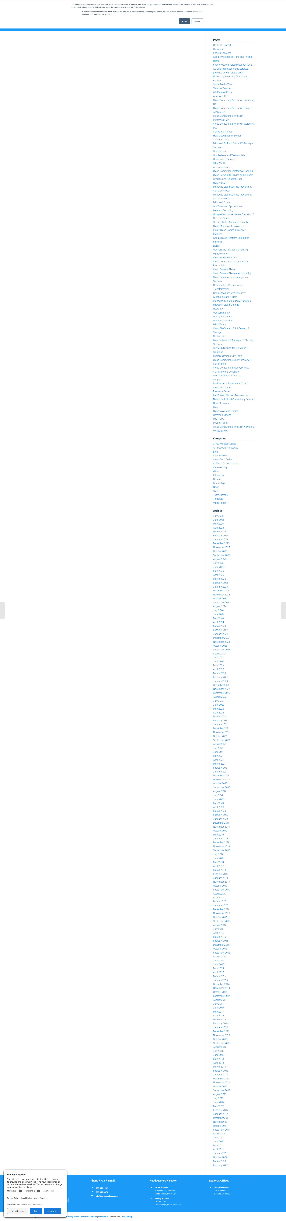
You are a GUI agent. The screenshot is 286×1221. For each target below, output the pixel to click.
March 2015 (219, 976)
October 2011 (220, 1125)
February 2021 (220, 767)
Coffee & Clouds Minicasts (227, 463)
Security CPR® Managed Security (230, 222)
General (217, 479)
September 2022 (221, 693)
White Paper (219, 502)
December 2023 (221, 637)
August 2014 (220, 1000)
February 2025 (220, 582)
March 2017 (219, 901)
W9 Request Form (222, 92)
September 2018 (221, 850)
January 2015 (220, 980)
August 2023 (220, 653)
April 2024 (218, 622)
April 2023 (218, 669)
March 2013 (219, 1066)
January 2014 (220, 1027)
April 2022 (218, 712)
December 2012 (221, 1078)
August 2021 (220, 744)
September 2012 (221, 1090)
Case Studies (220, 455)
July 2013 (218, 1051)
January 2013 (220, 1074)
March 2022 (219, 716)
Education (218, 475)
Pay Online (218, 419)
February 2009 (220, 1165)
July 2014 (218, 1003)
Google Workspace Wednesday (229, 293)
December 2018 (221, 842)
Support (217, 379)
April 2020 (218, 807)
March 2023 (219, 673)
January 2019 (220, 838)
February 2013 (220, 1070)
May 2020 (218, 803)
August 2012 (220, 1094)
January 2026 (220, 539)
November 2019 (221, 826)
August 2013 (220, 1047)
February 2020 (220, 814)
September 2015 (221, 952)
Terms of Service (221, 88)
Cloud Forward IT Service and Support (233, 175)
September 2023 (221, 649)
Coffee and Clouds (222, 131)
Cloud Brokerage (221, 387)
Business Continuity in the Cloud (230, 383)
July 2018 (218, 854)
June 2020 (218, 799)
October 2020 (220, 783)
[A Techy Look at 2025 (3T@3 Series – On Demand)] (2, 610)
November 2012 (221, 1082)
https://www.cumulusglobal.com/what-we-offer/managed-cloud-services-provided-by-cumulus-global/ (233, 68)
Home (216, 60)
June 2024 (218, 614)
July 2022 (218, 700)
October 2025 (220, 551)
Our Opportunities (222, 316)
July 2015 (218, 960)
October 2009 (220, 1157)
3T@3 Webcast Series (224, 443)
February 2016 (220, 940)
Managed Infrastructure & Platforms (232, 301)
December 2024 (221, 590)
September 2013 (221, 1043)
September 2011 (221, 1129)
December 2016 (221, 909)
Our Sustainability (222, 320)
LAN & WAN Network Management (231, 395)
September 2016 (221, 921)
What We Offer (220, 253)
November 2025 (221, 547)
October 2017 (220, 885)
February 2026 (220, 535)
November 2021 (221, 732)
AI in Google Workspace (225, 447)
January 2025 (220, 586)
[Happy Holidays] (283, 610)
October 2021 (220, 736)
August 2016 (220, 925)
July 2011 (218, 1137)
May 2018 (218, 862)
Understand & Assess (224, 159)
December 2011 (221, 1118)
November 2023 (221, 641)
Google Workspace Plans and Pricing (232, 56)
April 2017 (218, 897)
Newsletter (218, 308)
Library (216, 245)
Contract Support (222, 45)
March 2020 (219, 811)
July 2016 (218, 929)
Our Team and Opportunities (228, 206)
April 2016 (218, 933)
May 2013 (218, 1059)
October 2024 (220, 598)
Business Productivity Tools (227, 355)
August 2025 (220, 559)
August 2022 (220, 696)
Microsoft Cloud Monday (226, 304)
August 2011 (220, 1133)
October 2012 (220, 1086)
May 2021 (218, 755)
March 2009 (219, 1161)
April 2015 (218, 972)
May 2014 (218, 1011)
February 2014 (220, 1023)
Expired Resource (222, 53)
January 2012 (220, 1114)
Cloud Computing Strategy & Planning (233, 171)
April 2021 (218, 759)
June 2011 (218, 1141)
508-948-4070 (102, 1192)
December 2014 (221, 984)
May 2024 (218, 618)
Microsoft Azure (221, 202)
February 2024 (220, 630)
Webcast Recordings (224, 210)
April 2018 (218, 866)
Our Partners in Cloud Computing (230, 249)
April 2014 (218, 1015)
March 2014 (219, 1019)
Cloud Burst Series (222, 459)
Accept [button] (184, 21)
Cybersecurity (220, 467)
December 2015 (221, 944)
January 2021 (220, 771)
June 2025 (218, 567)
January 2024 (220, 634)
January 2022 (220, 724)
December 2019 (221, 822)
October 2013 (220, 1039)
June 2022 (218, 704)
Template (218, 498)
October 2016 (220, 917)
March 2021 (219, 763)
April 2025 (218, 575)
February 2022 (220, 720)
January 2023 (220, 681)
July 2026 (218, 516)
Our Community (221, 312)
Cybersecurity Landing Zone (227, 178)
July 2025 (218, 563)
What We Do (219, 163)
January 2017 (220, 905)
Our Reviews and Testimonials (229, 155)
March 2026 (219, 531)
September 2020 (221, 787)
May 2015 (218, 968)
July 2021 (218, 748)
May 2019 (218, 834)
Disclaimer (218, 49)
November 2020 (221, 779)
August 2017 (220, 893)
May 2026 (218, 523)
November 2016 (221, 913)
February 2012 (220, 1110)
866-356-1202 (102, 1188)
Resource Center (221, 391)
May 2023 (218, 665)
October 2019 (220, 830)
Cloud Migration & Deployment (229, 226)
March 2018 (219, 870)
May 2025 (218, 571)
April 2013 (218, 1062)
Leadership (219, 483)
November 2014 (221, 988)
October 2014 (220, 992)
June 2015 (218, 964)
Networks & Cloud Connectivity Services (234, 399)
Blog (215, 407)
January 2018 (220, 877)
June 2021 (218, 752)
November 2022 (221, 689)
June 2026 (218, 519)
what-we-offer (220, 96)
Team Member (220, 495)
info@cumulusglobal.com (107, 1196)
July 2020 (218, 795)
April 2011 (218, 1149)
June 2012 (218, 1102)
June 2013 (218, 1055)
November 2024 (221, 594)
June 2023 (218, 661)
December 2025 (221, 543)
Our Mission (219, 151)
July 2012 (218, 1098)
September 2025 (221, 555)
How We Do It (220, 182)
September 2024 (221, 602)
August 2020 (220, 791)
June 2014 (218, 1007)
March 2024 (219, 626)
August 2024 (220, 606)
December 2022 (221, 685)
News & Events (221, 403)
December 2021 (221, 728)
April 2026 (218, 527)
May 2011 (218, 1145)
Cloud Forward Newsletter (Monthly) (232, 273)
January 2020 (220, 818)
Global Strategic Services (226, 375)
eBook (216, 471)
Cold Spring (126, 1216)
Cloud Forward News (224, 269)
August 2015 (220, 956)
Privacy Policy (220, 422)
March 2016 (219, 936)
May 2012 (218, 1106)
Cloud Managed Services (226, 257)
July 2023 (218, 657)
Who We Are (219, 324)
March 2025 (219, 578)
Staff (215, 491)
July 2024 (218, 610)
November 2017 (221, 881)
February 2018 (220, 874)
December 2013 (221, 1031)
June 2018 (218, 858)
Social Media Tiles (222, 84)
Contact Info (219, 336)
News (216, 487)
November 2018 (221, 846)
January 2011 (220, 1153)
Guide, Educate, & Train (225, 296)
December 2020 (221, 775)
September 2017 (221, 889)
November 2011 (221, 1121)
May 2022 (218, 708)
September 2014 (221, 996)
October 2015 (220, 948)
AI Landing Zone (221, 167)
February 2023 (220, 677)
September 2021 (221, 740)
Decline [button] (197, 21)
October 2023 (220, 645)
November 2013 (221, 1035)
